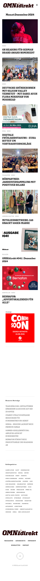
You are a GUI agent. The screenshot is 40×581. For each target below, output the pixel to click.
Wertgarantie (26, 509)
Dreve (24, 475)
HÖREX (30, 484)
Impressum (32, 541)
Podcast (26, 498)
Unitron (18, 506)
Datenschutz (20, 541)
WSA (15, 512)
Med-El (29, 489)
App (17, 470)
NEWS (4, 46)
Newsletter (15, 545)
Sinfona (17, 503)
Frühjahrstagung (13, 481)
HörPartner (22, 487)
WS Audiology (24, 512)
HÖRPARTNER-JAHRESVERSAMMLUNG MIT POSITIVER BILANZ (19, 181)
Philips (9, 498)
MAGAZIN (5, 254)
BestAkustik (11, 473)
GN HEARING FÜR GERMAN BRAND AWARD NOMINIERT (18, 51)
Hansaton (22, 484)
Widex (8, 512)
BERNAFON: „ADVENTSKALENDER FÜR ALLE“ (17, 299)
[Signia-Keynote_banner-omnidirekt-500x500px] (20, 342)
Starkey (9, 506)
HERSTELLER (6, 292)
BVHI (27, 473)
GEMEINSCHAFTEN (8, 216)
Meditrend (10, 492)
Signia (9, 503)
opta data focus (13, 495)
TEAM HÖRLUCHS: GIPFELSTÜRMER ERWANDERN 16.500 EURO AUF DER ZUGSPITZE (19, 409)
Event (28, 478)
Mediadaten (8, 541)
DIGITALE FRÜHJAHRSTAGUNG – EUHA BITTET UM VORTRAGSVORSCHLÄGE (19, 139)
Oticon (25, 495)
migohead (21, 492)
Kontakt (26, 545)
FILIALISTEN (6, 175)
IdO (7, 489)
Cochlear (10, 475)
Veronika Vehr (12, 509)
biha (21, 473)
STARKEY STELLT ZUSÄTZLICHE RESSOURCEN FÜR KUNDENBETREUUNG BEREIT (18, 418)
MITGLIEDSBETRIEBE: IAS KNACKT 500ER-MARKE (17, 221)
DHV (18, 475)
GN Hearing (11, 484)
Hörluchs (10, 487)
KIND (13, 489)
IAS (30, 487)
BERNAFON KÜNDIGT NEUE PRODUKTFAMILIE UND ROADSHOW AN (19, 442)
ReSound (19, 500)
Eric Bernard (11, 478)
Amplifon (10, 470)
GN (32, 481)
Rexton (28, 500)
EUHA (4, 131)
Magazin (20, 489)
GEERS (26, 481)
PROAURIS (10, 500)
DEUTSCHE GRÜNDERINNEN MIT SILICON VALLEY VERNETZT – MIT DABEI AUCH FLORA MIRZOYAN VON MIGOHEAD (19, 93)
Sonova (26, 503)
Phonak (18, 498)
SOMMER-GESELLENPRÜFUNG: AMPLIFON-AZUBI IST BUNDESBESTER (17, 433)
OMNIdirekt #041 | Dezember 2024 (19, 260)
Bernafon (25, 470)
